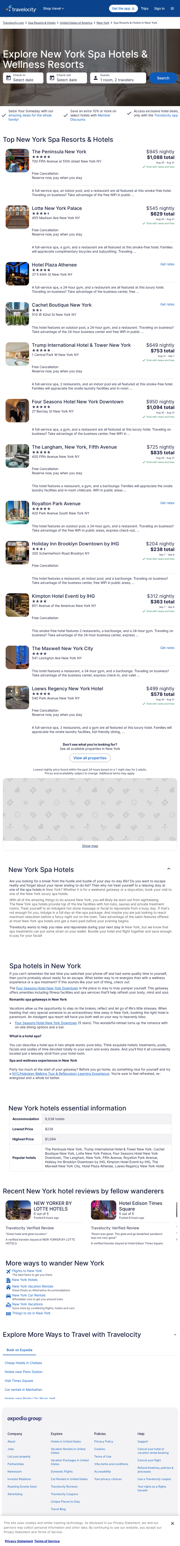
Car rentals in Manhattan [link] (23, 1390)
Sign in (159, 8)
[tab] (19, 1350)
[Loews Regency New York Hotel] (90, 710)
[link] (90, 1273)
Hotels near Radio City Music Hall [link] (30, 1398)
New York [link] (103, 22)
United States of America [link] (76, 22)
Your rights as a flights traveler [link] (152, 1488)
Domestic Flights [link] (62, 1471)
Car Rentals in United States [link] (69, 1479)
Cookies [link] (99, 1449)
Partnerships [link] (16, 1464)
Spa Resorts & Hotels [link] (42, 22)
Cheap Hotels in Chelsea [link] (23, 1363)
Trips (145, 8)
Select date (23, 79)
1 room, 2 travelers (117, 79)
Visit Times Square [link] (19, 1381)
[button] (90, 869)
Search (163, 78)
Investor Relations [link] (19, 1479)
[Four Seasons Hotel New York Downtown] (90, 417)
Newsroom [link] (15, 1471)
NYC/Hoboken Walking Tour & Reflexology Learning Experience (60, 1074)
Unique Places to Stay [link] (65, 1501)
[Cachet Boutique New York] (90, 318)
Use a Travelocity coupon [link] (154, 1479)
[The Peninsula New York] (90, 173)
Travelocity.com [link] (13, 22)
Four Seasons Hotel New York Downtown (47, 988)
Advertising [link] (15, 1494)
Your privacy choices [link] (108, 1479)
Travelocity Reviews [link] (64, 1486)
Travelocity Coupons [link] (64, 1494)
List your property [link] (19, 1456)
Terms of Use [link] (102, 1456)
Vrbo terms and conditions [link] (111, 1464)
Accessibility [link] (102, 1471)
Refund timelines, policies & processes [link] (155, 1469)
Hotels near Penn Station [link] (23, 1372)
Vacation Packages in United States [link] (70, 1462)
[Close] (172, 1523)
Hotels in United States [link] (66, 1441)
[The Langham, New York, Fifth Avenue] (90, 468)
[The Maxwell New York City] (90, 661)
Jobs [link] (11, 1449)
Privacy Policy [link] (103, 1441)
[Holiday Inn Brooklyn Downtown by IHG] (90, 563)
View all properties (90, 758)
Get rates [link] (167, 264)
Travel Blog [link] (58, 1509)
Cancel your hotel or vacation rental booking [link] (153, 1450)
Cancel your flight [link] (149, 1460)
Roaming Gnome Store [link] (22, 1486)
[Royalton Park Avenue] (90, 516)
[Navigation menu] (172, 8)
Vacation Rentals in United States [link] (68, 1450)
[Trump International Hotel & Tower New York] (90, 366)
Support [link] (143, 1441)
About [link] (11, 1441)
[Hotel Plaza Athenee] (90, 278)
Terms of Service (47, 1541)
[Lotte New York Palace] (90, 229)
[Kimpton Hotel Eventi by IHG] (90, 615)
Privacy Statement (19, 1541)
